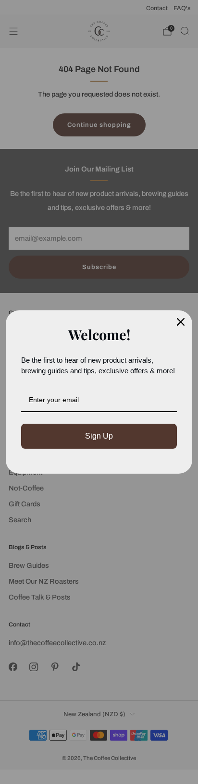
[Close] (180, 321)
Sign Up (99, 436)
